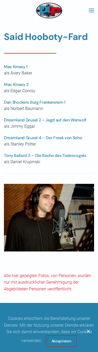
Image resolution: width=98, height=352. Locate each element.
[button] (91, 10)
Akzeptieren (61, 341)
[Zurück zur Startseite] (49, 10)
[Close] (88, 331)
